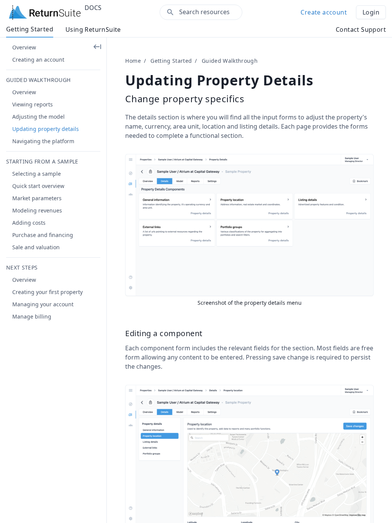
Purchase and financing (42, 235)
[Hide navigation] (97, 46)
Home (132, 60)
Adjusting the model (38, 116)
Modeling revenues (37, 210)
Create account (324, 12)
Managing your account (43, 304)
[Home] (45, 12)
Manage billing (31, 316)
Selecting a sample (36, 173)
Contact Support (361, 29)
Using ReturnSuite (93, 29)
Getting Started (29, 29)
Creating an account (38, 59)
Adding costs (29, 222)
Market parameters (37, 198)
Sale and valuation (36, 247)
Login (371, 12)
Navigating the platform (43, 141)
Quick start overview (38, 186)
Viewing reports (32, 104)
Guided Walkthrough (230, 60)
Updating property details (45, 128)
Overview (24, 47)
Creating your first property (47, 292)
